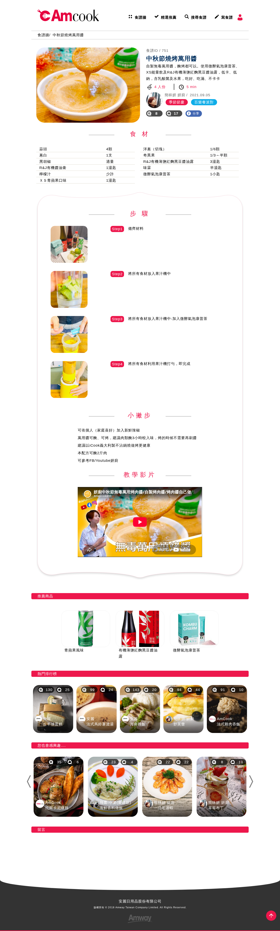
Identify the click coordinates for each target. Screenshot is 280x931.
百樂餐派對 (204, 102)
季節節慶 (176, 102)
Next (252, 781)
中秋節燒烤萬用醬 (68, 35)
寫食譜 (227, 17)
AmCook (68, 15)
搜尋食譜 (199, 17)
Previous (28, 781)
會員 (240, 17)
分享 (196, 113)
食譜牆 (140, 17)
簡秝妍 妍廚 (175, 95)
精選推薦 (168, 17)
